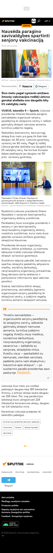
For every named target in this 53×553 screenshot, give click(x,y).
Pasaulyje (7, 472)
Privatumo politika (9, 505)
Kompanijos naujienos (22, 516)
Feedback (5, 516)
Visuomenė (7, 427)
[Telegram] (41, 86)
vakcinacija (7, 433)
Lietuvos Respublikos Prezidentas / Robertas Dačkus (29, 80)
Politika (18, 427)
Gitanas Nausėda (31, 427)
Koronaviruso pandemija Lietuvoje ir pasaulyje (21, 422)
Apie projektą (7, 497)
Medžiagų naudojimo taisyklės (15, 501)
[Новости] (26, 86)
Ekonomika (33, 472)
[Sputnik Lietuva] (8, 22)
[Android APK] (10, 524)
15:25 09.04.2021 (9, 46)
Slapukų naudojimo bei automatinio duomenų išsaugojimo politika (18, 511)
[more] (48, 378)
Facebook (23, 372)
